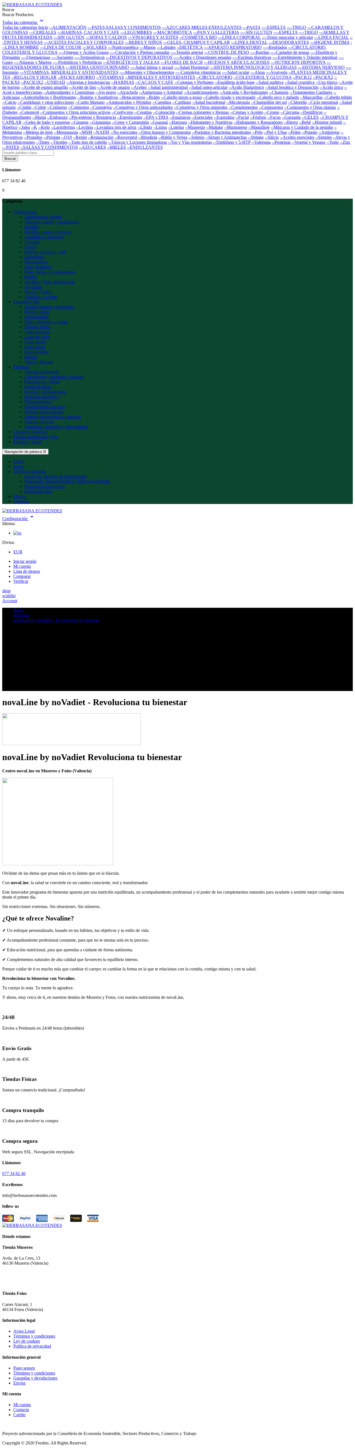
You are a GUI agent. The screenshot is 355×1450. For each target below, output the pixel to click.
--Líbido (145, 127)
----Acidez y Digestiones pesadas (202, 57)
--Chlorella (297, 102)
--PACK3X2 (32, 82)
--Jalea (24, 127)
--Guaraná (159, 122)
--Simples (323, 137)
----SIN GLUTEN (256, 32)
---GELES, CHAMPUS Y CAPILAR (196, 42)
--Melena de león (38, 132)
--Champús (278, 92)
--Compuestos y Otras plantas (310, 107)
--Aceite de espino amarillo (44, 87)
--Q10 (66, 137)
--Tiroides (58, 142)
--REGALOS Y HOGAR (34, 77)
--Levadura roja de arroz (115, 127)
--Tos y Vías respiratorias (190, 142)
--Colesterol (29, 112)
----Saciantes (62, 57)
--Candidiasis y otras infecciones (45, 102)
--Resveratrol (126, 137)
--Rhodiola (147, 137)
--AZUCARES (92, 147)
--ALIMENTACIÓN (68, 27)
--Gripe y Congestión (130, 122)
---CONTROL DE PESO (226, 52)
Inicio (43, 27)
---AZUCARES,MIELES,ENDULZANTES (202, 27)
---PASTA (251, 27)
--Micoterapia (238, 102)
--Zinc (345, 142)
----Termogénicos (89, 57)
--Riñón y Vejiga (172, 137)
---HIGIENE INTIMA (329, 42)
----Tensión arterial (187, 52)
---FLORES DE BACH (182, 62)
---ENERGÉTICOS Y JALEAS (131, 62)
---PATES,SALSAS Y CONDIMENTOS (124, 27)
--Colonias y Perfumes (194, 82)
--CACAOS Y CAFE (154, 82)
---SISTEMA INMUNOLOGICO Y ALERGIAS (253, 67)
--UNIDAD (54, 82)
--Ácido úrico (331, 87)
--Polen (294, 132)
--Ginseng (79, 122)
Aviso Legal (24, 1331)
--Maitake (214, 127)
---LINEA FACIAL (331, 37)
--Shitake (256, 137)
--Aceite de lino (82, 87)
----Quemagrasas (35, 57)
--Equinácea (180, 117)
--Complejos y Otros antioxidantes (143, 107)
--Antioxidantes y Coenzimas (68, 92)
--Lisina (160, 127)
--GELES (310, 117)
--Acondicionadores (201, 92)
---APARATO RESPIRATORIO (233, 47)
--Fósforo (258, 117)
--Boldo (153, 97)
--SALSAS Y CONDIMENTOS (49, 147)
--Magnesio (195, 127)
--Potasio (309, 132)
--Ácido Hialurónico (246, 87)
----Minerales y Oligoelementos (147, 72)
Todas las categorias (19, 27)
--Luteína (176, 127)
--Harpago (178, 122)
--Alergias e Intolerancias (88, 82)
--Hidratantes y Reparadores (258, 122)
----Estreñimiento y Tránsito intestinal (304, 57)
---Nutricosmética (123, 47)
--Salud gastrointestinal (168, 87)
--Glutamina (100, 122)
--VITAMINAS (110, 77)
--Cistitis (24, 107)
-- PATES (10, 147)
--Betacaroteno (132, 97)
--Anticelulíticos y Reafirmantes (48, 97)
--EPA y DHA (155, 117)
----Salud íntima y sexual (151, 67)
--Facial (242, 117)
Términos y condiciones (34, 1336)
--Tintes (42, 142)
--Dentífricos (311, 112)
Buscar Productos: (18, 14)
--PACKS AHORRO (76, 77)
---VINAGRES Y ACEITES (153, 37)
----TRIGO (296, 27)
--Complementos (243, 107)
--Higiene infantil (327, 122)
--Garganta (291, 117)
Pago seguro (24, 1368)
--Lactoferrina (63, 127)
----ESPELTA (274, 27)
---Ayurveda (276, 72)
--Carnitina (161, 102)
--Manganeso (235, 127)
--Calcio (9, 102)
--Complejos (101, 107)
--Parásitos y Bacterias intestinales (221, 132)
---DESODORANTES (288, 42)
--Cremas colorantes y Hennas (202, 112)
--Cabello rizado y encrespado (229, 97)
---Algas (257, 72)
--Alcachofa (127, 92)
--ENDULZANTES (145, 147)
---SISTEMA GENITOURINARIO (97, 67)
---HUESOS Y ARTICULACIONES (237, 62)
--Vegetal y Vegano (308, 142)
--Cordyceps (122, 112)
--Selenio (196, 137)
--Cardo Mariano (90, 102)
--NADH (101, 132)
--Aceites (139, 87)
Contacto (21, 1409)
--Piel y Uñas (275, 132)
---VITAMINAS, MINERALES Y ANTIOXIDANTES (69, 72)
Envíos (19, 1383)
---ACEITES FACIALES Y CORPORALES (84, 42)
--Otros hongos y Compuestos (164, 132)
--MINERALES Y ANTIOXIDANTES (160, 77)
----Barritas (259, 52)
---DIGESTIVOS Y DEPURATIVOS (139, 57)
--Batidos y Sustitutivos (97, 97)
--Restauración (100, 137)
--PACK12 (302, 77)
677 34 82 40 (14, 1173)
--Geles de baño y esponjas (46, 122)
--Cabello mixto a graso (181, 97)
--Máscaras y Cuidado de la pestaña (302, 127)
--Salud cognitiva (300, 82)
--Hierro (291, 122)
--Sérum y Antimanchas (226, 137)
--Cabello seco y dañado (278, 97)
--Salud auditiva (269, 82)
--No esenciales (123, 132)
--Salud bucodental (208, 102)
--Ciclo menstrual (323, 102)
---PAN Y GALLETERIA (216, 32)
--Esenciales (202, 117)
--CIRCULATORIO (214, 77)
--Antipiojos (328, 132)
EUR (17, 551)
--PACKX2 (323, 77)
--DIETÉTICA (190, 47)
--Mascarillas (311, 97)
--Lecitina (84, 127)
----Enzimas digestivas (251, 57)
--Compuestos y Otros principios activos (75, 112)
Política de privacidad (32, 1346)
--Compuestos (271, 107)
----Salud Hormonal (191, 67)
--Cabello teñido (338, 97)
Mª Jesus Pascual (201, 997)
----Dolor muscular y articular (287, 37)
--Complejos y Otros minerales (200, 107)
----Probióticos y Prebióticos (77, 62)
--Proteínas (281, 142)
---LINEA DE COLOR (60, 47)
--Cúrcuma (289, 112)
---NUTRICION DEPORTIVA (298, 62)
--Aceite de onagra (113, 87)
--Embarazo (57, 117)
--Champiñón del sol (269, 102)
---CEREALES (42, 32)
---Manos (148, 47)
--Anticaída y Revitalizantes (243, 92)
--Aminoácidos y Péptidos (128, 102)
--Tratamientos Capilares (311, 92)
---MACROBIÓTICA (172, 32)
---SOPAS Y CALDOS (106, 37)
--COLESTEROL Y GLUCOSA (262, 77)
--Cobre (39, 107)
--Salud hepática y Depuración (291, 87)
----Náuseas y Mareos (33, 62)
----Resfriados (275, 47)
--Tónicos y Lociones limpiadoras (137, 142)
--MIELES (116, 147)
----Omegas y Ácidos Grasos (84, 52)
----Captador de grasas (289, 52)
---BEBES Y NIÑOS (143, 42)
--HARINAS (122, 82)
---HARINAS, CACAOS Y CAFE (88, 32)
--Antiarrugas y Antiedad (160, 92)
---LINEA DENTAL (249, 42)
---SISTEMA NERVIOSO (321, 67)
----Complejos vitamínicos (198, 72)
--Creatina (143, 112)
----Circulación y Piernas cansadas (139, 52)
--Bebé (305, 122)
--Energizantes (129, 117)
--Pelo (257, 132)
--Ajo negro (105, 92)
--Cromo (271, 112)
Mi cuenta (22, 1404)
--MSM (85, 132)
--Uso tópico (327, 82)
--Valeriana (261, 142)
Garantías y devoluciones (35, 1378)
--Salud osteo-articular (208, 87)
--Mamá (39, 117)
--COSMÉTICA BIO (198, 37)
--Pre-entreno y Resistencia (92, 117)
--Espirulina (224, 117)
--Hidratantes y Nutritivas (210, 122)
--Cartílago (181, 102)
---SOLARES (94, 47)
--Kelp (44, 127)
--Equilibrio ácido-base (235, 82)
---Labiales (166, 47)
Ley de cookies (26, 1341)
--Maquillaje (259, 127)
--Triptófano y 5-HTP (231, 142)
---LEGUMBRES (136, 32)
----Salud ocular (235, 72)
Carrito (19, 1414)
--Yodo (332, 142)
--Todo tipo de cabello (88, 142)
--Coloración (164, 112)
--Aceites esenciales (297, 137)
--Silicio (272, 137)
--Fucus (274, 117)
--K (34, 127)
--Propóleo (33, 137)
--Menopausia (66, 132)
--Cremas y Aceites (246, 112)
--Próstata (52, 137)
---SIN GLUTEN (69, 37)
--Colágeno (57, 107)
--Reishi (80, 137)
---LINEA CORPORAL (239, 37)
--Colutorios (78, 107)
